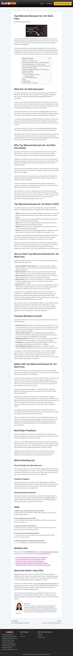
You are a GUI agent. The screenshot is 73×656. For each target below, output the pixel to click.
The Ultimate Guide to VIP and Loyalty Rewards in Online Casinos (33, 565)
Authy (53, 497)
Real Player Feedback (28, 71)
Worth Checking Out (28, 73)
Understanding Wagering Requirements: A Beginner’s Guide (31, 563)
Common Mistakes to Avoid (30, 67)
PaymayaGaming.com (44, 553)
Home (42, 3)
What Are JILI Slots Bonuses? (30, 60)
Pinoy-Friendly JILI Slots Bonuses (32, 74)
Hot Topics (49, 3)
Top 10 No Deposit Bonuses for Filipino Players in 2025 (30, 559)
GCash (43, 111)
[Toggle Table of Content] (48, 59)
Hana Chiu (17, 574)
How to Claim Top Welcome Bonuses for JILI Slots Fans (36, 66)
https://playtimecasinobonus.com (49, 552)
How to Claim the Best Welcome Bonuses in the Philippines (31, 557)
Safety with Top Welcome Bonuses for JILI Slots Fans (36, 69)
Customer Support (29, 76)
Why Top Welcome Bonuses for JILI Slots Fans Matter (36, 62)
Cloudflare (48, 497)
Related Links (27, 81)
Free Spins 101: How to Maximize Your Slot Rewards (29, 561)
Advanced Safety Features (31, 77)
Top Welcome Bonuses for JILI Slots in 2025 (34, 64)
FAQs (24, 79)
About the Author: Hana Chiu (30, 82)
